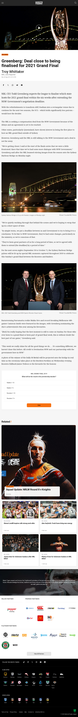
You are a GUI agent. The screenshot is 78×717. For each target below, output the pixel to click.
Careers (21, 712)
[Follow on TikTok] (24, 662)
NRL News (5, 54)
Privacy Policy (13, 712)
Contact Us (31, 712)
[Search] (75, 3)
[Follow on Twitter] (32, 662)
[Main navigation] (3, 3)
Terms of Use (5, 712)
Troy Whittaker (13, 71)
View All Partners (39, 654)
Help (25, 712)
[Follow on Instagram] (36, 662)
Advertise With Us (39, 712)
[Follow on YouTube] (40, 662)
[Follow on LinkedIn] (45, 662)
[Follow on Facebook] (28, 662)
